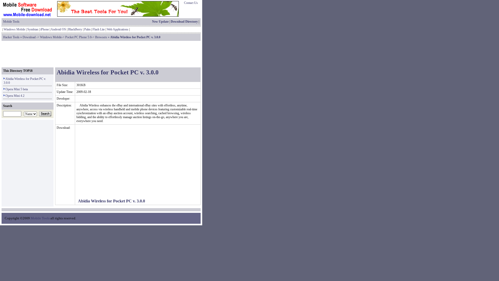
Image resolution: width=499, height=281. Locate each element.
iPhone (44, 29)
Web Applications (117, 29)
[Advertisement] (101, 54)
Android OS (58, 29)
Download (29, 37)
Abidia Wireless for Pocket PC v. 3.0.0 (111, 201)
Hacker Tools (11, 37)
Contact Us (191, 3)
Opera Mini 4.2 (14, 96)
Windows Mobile (14, 29)
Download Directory (184, 21)
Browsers (101, 37)
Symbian (32, 29)
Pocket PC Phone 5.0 (78, 37)
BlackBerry (75, 29)
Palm (87, 29)
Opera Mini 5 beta (16, 89)
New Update (160, 21)
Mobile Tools (11, 21)
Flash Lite (99, 29)
